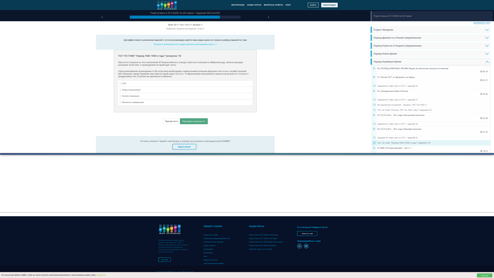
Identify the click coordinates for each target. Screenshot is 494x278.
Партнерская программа (214, 263)
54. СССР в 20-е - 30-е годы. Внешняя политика (399, 129)
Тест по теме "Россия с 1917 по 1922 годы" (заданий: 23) (404, 110)
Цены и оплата (209, 245)
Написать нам (307, 233)
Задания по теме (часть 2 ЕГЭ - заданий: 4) (397, 124)
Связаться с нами (211, 235)
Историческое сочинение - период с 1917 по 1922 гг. (402, 105)
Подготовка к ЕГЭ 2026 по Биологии (263, 235)
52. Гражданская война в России (392, 91)
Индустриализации (131, 90)
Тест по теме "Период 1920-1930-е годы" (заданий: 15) (403, 143)
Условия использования (213, 242)
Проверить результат (194, 121)
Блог (288, 5)
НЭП (124, 83)
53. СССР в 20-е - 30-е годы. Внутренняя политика (400, 115)
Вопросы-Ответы (273, 5)
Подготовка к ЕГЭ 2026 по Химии (262, 245)
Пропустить (171, 121)
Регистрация (329, 5)
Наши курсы (254, 5)
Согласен (484, 275)
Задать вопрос (184, 147)
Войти (313, 5)
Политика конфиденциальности (217, 238)
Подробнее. (101, 274)
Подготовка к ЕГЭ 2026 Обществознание (266, 242)
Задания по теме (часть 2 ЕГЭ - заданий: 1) (397, 99)
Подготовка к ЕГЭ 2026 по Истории (392, 16)
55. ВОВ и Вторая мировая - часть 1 (394, 148)
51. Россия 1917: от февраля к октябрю (396, 77)
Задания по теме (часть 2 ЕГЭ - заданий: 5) (397, 86)
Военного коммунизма (133, 102)
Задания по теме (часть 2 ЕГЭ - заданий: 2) (397, 137)
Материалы (238, 5)
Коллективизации (130, 96)
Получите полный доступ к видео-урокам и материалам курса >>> (185, 44)
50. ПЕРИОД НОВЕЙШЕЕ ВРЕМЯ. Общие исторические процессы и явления (412, 68)
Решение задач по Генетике (260, 249)
